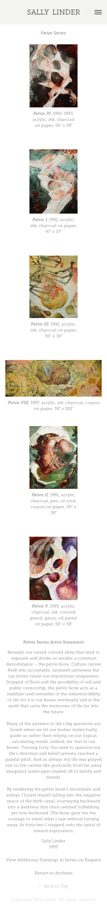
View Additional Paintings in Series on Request (53, 860)
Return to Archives (53, 873)
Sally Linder (53, 12)
